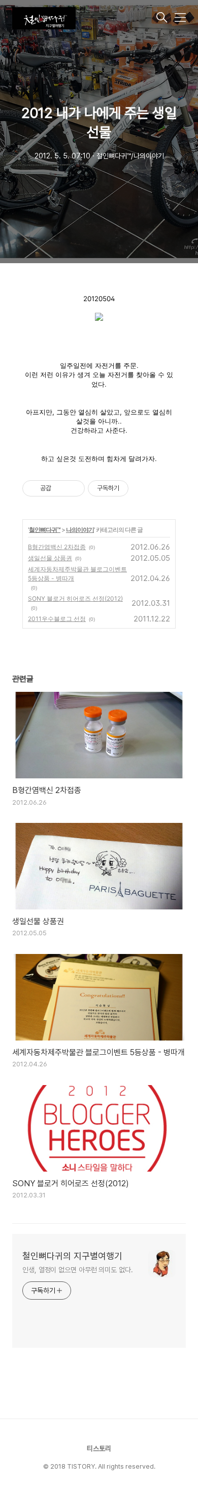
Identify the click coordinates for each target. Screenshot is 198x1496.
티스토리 (99, 1448)
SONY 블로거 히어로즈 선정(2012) (75, 598)
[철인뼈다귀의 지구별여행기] (83, 18)
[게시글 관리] (73, 488)
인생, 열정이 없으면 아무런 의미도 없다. (77, 1270)
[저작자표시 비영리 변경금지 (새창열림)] (142, 488)
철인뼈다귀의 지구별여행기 (72, 1256)
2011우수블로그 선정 (57, 618)
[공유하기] (60, 488)
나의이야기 (80, 529)
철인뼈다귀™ (44, 529)
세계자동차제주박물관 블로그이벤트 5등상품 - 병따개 (77, 573)
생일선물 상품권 (50, 558)
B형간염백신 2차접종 (57, 547)
